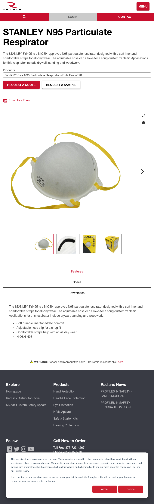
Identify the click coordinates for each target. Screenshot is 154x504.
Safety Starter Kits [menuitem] (65, 418)
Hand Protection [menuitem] (64, 391)
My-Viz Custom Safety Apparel (26, 405)
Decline (131, 489)
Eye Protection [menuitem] (63, 405)
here (120, 362)
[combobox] (77, 75)
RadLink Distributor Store (23, 398)
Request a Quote (21, 85)
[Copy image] (144, 123)
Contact (125, 16)
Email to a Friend (19, 100)
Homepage (13, 391)
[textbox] (77, 75)
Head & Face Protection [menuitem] (69, 398)
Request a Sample (61, 85)
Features (77, 271)
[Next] (142, 171)
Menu (143, 6)
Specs (77, 282)
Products (9, 70)
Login (73, 16)
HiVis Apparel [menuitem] (62, 411)
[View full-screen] (144, 115)
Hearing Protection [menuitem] (66, 425)
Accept (104, 489)
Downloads (77, 293)
